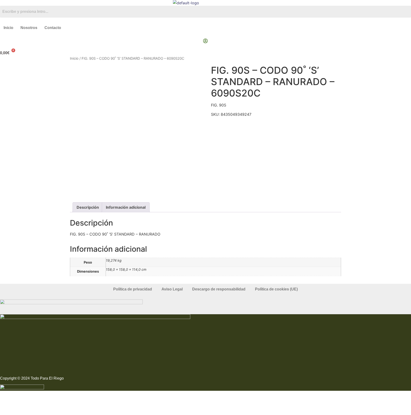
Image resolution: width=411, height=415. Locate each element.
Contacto (52, 28)
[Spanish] (409, 2)
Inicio (8, 28)
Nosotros (28, 28)
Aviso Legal (172, 289)
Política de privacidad (132, 289)
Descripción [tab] (88, 207)
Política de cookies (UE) (276, 289)
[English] (404, 2)
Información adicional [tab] (126, 207)
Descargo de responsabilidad (218, 289)
